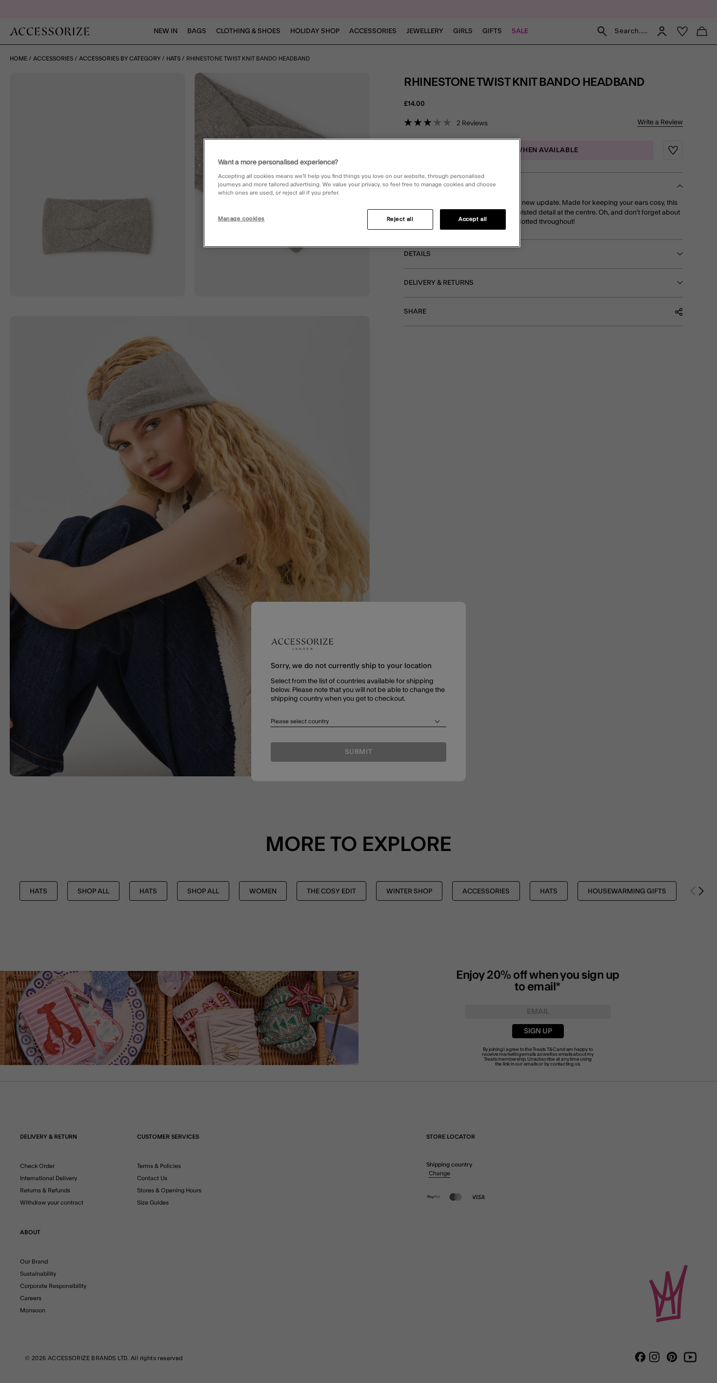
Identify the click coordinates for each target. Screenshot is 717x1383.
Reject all (400, 219)
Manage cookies (241, 218)
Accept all (472, 219)
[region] (361, 193)
